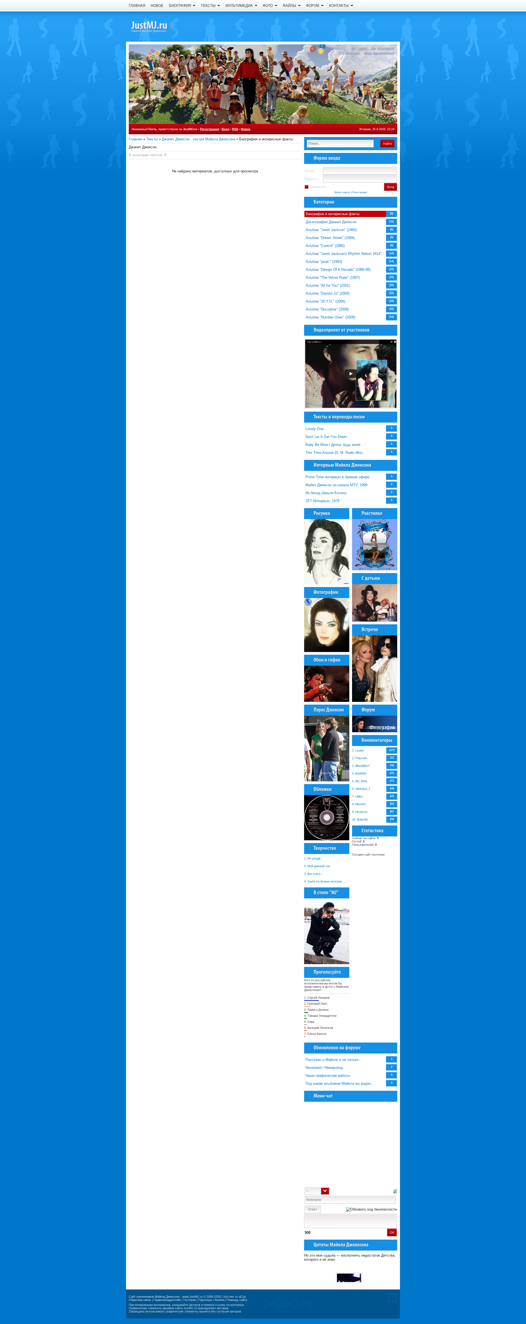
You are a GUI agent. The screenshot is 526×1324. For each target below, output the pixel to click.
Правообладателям (167, 1300)
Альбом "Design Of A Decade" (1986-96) (338, 269)
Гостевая (189, 1300)
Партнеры (205, 1300)
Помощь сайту (237, 1300)
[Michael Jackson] (159, 26)
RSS (235, 129)
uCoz (242, 1296)
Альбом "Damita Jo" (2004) (328, 293)
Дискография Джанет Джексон (331, 222)
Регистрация (209, 129)
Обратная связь (140, 1300)
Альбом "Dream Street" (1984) (330, 238)
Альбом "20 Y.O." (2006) (325, 301)
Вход (225, 129)
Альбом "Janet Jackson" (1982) (331, 230)
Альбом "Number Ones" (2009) (330, 317)
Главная (135, 139)
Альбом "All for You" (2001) (328, 285)
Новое (245, 129)
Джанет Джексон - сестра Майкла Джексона (198, 139)
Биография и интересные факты (332, 214)
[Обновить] (395, 1191)
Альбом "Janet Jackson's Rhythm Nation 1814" (344, 254)
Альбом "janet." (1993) (324, 262)
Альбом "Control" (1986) (325, 246)
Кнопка (219, 1300)
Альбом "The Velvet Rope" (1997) (333, 277)
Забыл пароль (342, 192)
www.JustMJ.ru (192, 1296)
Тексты (152, 139)
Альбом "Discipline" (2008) (327, 309)
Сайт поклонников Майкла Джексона (154, 1296)
